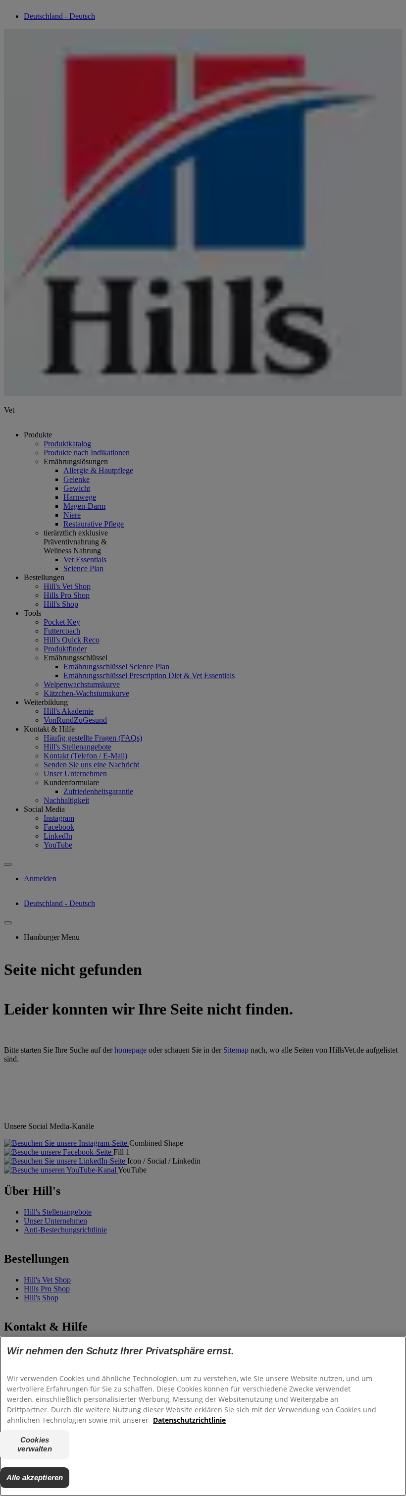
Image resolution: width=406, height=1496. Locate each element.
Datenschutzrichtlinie (189, 1420)
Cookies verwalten (34, 1444)
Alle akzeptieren (34, 1477)
